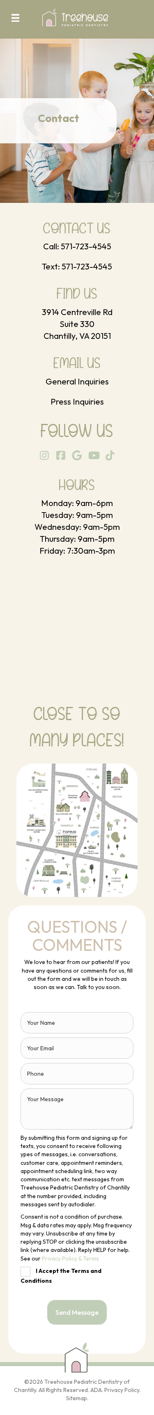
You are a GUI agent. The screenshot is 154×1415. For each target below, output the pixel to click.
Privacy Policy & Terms (70, 1258)
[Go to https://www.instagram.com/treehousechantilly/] (44, 455)
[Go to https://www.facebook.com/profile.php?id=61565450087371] (60, 455)
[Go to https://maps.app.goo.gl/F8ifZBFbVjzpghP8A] (77, 315)
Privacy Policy (121, 1390)
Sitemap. (77, 1398)
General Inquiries (77, 381)
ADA (96, 1390)
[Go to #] (93, 455)
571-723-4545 (86, 246)
